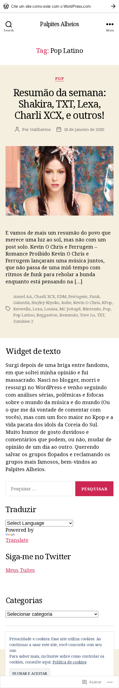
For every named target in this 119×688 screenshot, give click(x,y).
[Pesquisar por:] (38, 489)
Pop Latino (23, 315)
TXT (100, 315)
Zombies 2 (23, 321)
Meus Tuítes (20, 570)
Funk (95, 296)
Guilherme (40, 129)
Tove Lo (87, 315)
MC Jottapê (70, 308)
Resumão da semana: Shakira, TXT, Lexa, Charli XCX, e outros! (59, 104)
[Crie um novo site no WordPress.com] (59, 6)
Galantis (21, 302)
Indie (66, 302)
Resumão (69, 315)
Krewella (22, 308)
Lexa (37, 308)
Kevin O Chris (86, 302)
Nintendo (92, 308)
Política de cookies (70, 662)
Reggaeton (47, 315)
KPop (107, 302)
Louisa (50, 308)
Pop (59, 78)
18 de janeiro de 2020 (84, 129)
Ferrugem (77, 296)
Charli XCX (44, 296)
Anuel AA (22, 296)
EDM (61, 296)
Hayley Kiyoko (45, 302)
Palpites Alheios (59, 24)
